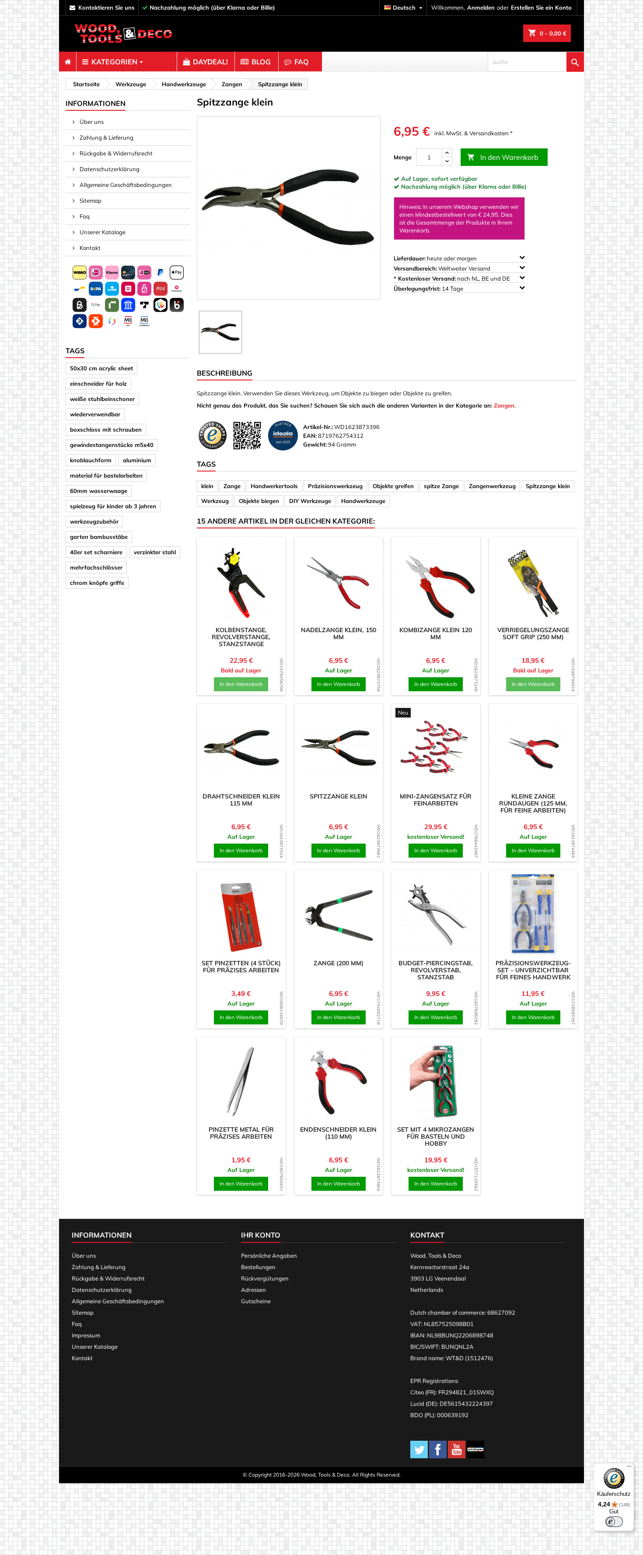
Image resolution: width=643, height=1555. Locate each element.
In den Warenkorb (502, 157)
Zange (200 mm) (338, 963)
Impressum (86, 1335)
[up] (447, 153)
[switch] (614, 1521)
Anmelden (481, 7)
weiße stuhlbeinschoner (102, 398)
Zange (232, 485)
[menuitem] (67, 61)
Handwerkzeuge (363, 500)
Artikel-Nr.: (318, 426)
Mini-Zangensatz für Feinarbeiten (436, 799)
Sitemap (89, 200)
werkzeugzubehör (94, 521)
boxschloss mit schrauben (106, 429)
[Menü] (629, 1468)
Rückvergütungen (265, 1278)
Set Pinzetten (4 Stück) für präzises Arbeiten (241, 966)
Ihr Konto (260, 1235)
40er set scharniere (96, 552)
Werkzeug (215, 500)
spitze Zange (441, 485)
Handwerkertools (274, 485)
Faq (84, 216)
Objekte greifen (393, 485)
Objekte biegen (259, 500)
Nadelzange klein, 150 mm (338, 633)
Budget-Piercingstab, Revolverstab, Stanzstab (435, 970)
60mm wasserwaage (98, 490)
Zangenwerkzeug (492, 485)
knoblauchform (91, 460)
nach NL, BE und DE (452, 278)
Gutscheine (256, 1301)
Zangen (504, 405)
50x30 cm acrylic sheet (101, 368)
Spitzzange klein (548, 485)
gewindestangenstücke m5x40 (112, 444)
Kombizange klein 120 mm (435, 633)
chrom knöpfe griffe (97, 582)
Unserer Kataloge (102, 232)
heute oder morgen (436, 258)
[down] (447, 161)
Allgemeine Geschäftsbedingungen (125, 184)
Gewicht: (315, 444)
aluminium (137, 460)
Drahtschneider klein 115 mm (241, 799)
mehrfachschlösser (96, 567)
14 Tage (429, 288)
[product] (241, 581)
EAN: (310, 435)
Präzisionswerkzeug (335, 485)
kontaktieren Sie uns (106, 7)
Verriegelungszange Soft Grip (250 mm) (533, 633)
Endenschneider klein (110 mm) (338, 1133)
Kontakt (89, 247)
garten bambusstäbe (99, 536)
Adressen (253, 1289)
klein (207, 485)
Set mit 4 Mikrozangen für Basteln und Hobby (435, 1136)
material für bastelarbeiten (106, 475)
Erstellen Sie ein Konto (541, 7)
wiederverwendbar (95, 414)
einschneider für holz (98, 383)
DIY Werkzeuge (310, 500)
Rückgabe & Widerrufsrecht (115, 153)
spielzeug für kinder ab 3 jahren (113, 506)
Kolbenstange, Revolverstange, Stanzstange (241, 637)
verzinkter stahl (155, 552)
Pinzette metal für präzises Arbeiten (241, 1133)
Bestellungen (258, 1266)
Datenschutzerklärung (109, 168)
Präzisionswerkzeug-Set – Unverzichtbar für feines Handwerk (533, 970)
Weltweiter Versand (443, 268)
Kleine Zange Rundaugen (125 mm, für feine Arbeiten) (533, 803)
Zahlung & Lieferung (105, 137)
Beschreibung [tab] (224, 373)
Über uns (91, 121)
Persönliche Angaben (269, 1255)
